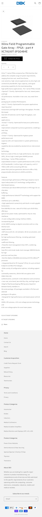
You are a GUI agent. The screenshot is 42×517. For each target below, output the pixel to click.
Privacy (6, 397)
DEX (18, 514)
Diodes (6, 414)
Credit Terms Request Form (12, 363)
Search (6, 347)
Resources (7, 376)
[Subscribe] (36, 499)
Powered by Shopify (23, 514)
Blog (5, 351)
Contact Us (7, 342)
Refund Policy (8, 372)
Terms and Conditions (11, 393)
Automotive (7, 409)
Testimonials (8, 380)
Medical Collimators (10, 422)
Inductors (7, 418)
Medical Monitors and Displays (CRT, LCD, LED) (18, 431)
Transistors (7, 460)
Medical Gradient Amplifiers (12, 427)
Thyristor (7, 456)
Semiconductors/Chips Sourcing (14, 447)
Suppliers (7, 367)
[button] (2, 3)
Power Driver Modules (11, 443)
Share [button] (5, 324)
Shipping (3, 54)
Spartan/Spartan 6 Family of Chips (15, 452)
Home (6, 338)
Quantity (3, 63)
